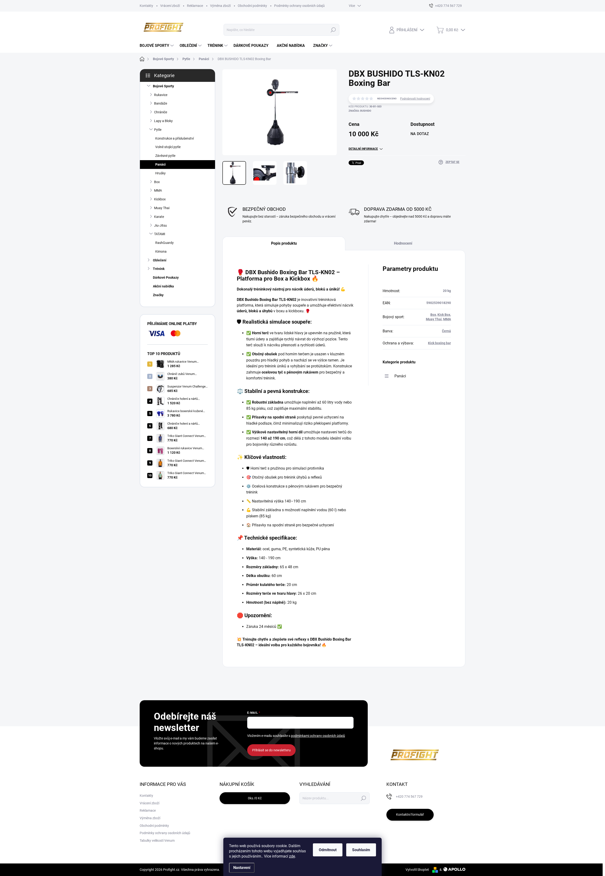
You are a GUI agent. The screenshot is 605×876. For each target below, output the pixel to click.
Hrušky (160, 173)
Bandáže (160, 103)
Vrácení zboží (170, 6)
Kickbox (160, 199)
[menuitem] (157, 46)
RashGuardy (164, 243)
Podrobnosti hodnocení (415, 98)
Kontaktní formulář (410, 814)
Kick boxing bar (439, 343)
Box (157, 182)
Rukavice (160, 95)
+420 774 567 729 (409, 796)
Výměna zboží (220, 6)
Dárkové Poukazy (166, 277)
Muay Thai (161, 208)
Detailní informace (363, 148)
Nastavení (241, 867)
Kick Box (443, 315)
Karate (159, 217)
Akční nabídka (163, 286)
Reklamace (195, 6)
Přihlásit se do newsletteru (271, 750)
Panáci (160, 164)
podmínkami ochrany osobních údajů (318, 736)
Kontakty (146, 6)
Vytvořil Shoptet (417, 870)
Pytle (157, 130)
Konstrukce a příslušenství (174, 138)
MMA (158, 190)
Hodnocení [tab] (403, 243)
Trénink (158, 269)
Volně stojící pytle (168, 147)
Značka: (360, 110)
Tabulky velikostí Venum (157, 840)
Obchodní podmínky (252, 6)
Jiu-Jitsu (160, 225)
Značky (158, 295)
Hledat (333, 30)
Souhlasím (361, 850)
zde (292, 856)
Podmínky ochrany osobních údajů (299, 6)
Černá (446, 331)
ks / (255, 798)
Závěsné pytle (165, 156)
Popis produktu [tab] (284, 243)
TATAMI (159, 234)
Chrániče (160, 112)
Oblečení (159, 260)
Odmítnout (328, 850)
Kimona (161, 251)
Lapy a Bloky (163, 121)
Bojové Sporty (163, 86)
